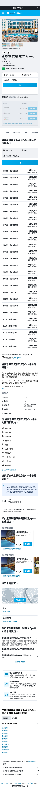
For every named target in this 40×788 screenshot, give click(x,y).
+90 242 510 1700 (8, 66)
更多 (3, 389)
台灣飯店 (5, 730)
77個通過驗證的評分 (17, 68)
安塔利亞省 (30, 783)
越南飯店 (5, 747)
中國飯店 (5, 733)
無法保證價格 (31, 761)
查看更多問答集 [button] (20, 662)
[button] (38, 8)
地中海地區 (18, 783)
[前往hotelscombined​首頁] (14, 13)
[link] (12, 549)
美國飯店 (5, 741)
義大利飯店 (5, 750)
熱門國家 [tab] (5, 718)
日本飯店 (5, 736)
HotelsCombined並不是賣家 (12, 767)
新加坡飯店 (5, 744)
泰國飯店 (5, 752)
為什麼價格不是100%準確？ (12, 774)
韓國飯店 (5, 739)
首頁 (2, 783)
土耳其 (7, 783)
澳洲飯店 (5, 728)
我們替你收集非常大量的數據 (13, 771)
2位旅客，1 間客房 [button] (10, 80)
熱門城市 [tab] (14, 718)
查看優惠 (27, 544)
